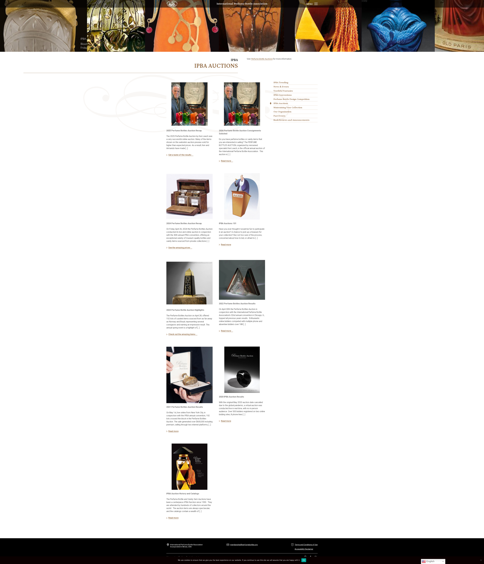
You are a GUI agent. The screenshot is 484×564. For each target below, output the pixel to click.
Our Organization (282, 111)
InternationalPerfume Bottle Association (242, 4)
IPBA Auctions (281, 103)
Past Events (279, 116)
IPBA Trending (281, 82)
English (430, 561)
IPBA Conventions (283, 95)
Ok (304, 560)
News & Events (281, 86)
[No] (481, 560)
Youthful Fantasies (283, 91)
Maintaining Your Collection (288, 107)
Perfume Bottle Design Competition (292, 99)
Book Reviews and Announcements (291, 120)
